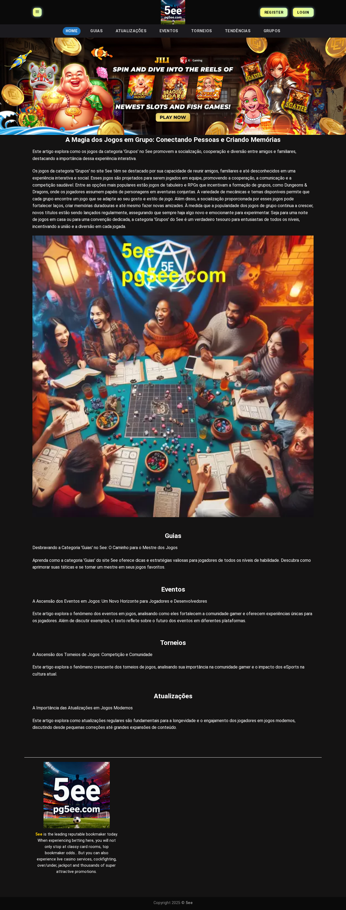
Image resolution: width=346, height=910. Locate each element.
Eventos (168, 31)
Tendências (238, 31)
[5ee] (173, 12)
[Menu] (37, 12)
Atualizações (131, 31)
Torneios (201, 31)
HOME (72, 31)
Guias (96, 31)
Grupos (272, 31)
